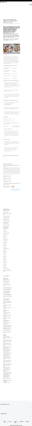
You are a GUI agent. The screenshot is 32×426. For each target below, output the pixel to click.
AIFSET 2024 (5, 267)
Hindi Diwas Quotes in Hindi (7, 356)
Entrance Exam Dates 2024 (7, 330)
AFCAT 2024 (5, 231)
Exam (4, 275)
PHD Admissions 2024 (6, 210)
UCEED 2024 (5, 262)
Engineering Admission (6, 219)
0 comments (17, 23)
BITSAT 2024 (5, 229)
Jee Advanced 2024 (5, 228)
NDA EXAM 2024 (5, 239)
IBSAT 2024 (5, 256)
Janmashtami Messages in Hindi (7, 363)
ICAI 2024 (4, 253)
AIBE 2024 (4, 250)
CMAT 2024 (4, 237)
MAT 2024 (4, 259)
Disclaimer (21, 421)
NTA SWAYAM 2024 (6, 248)
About (10, 421)
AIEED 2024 (5, 264)
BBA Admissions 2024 (6, 217)
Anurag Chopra (6, 23)
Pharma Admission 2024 (6, 216)
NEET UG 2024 (5, 234)
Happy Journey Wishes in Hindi (7, 349)
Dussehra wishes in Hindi (6, 354)
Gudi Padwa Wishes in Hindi (7, 343)
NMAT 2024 (4, 236)
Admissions (7, 275)
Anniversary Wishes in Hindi (7, 368)
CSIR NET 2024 (5, 242)
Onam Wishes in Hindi (6, 336)
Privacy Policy (15, 422)
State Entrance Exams (6, 281)
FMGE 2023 (4, 265)
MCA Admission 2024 (6, 220)
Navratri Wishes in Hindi (6, 355)
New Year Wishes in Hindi (6, 350)
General (13, 23)
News (7, 276)
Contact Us (4, 422)
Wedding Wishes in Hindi (6, 382)
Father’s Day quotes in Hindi (7, 372)
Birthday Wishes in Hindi (6, 367)
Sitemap (27, 421)
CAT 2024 (4, 254)
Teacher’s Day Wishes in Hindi (7, 360)
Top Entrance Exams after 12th (7, 287)
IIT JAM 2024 (5, 251)
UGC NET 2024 (5, 240)
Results (5, 276)
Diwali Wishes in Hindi (6, 351)
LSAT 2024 (4, 245)
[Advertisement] (16, 11)
